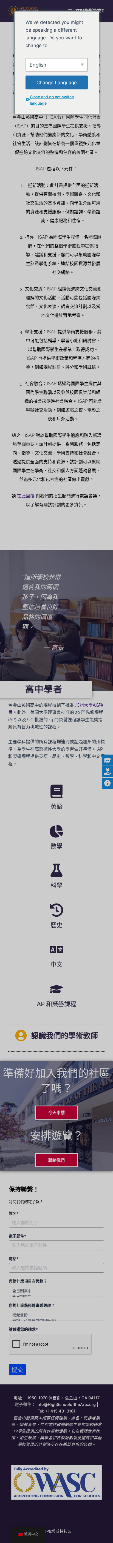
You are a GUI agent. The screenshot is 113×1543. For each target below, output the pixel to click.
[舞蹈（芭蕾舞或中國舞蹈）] (56, 1320)
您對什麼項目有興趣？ (28, 1281)
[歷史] (56, 910)
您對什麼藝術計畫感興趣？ (32, 1305)
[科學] (56, 870)
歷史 (56, 925)
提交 (17, 1369)
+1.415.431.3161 (60, 1411)
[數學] (56, 831)
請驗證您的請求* (23, 1329)
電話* (14, 1258)
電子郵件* (17, 1236)
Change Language (56, 82)
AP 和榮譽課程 (56, 1004)
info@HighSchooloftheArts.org (66, 1404)
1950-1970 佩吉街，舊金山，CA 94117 (63, 1397)
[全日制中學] (56, 1296)
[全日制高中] (56, 1291)
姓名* (14, 1213)
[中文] (56, 949)
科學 (56, 885)
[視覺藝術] (56, 1315)
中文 (56, 964)
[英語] (56, 791)
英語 (56, 806)
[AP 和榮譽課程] (56, 989)
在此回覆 (26, 496)
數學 (56, 846)
